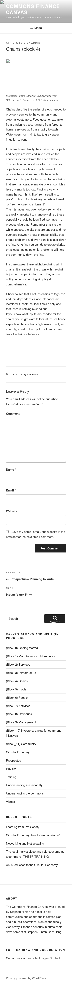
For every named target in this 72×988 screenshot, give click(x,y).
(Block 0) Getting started (22, 648)
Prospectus (13, 760)
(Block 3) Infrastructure (21, 672)
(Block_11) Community (21, 744)
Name (11, 469)
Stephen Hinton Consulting (44, 932)
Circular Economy (18, 752)
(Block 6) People (17, 697)
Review (11, 768)
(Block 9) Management (21, 722)
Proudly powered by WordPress (26, 978)
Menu (38, 28)
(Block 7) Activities (18, 706)
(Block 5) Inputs (16, 689)
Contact (55, 958)
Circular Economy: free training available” (33, 835)
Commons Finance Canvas (33, 9)
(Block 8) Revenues (19, 714)
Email (11, 490)
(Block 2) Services (18, 664)
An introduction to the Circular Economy (32, 865)
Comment (14, 413)
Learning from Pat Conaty (22, 827)
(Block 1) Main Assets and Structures (30, 656)
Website (11, 511)
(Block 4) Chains (25, 374)
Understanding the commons (25, 793)
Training (11, 777)
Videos (10, 801)
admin (35, 42)
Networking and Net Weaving (25, 843)
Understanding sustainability (24, 785)
